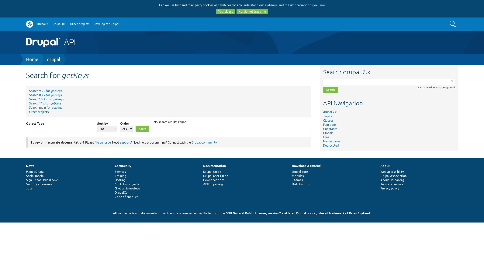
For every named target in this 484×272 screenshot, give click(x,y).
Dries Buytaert (360, 213)
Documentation (214, 166)
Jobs (29, 188)
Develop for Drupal (106, 24)
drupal (53, 59)
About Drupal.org (392, 180)
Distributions (301, 184)
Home (32, 59)
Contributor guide (127, 184)
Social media (35, 176)
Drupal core (300, 171)
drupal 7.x (330, 112)
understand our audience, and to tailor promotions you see (283, 5)
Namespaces (332, 141)
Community (123, 166)
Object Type (35, 123)
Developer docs (213, 180)
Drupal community (204, 142)
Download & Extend (306, 166)
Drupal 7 (42, 24)
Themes (297, 180)
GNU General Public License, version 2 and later (260, 213)
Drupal (301, 213)
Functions (330, 124)
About (385, 166)
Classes (328, 120)
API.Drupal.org (213, 184)
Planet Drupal (35, 171)
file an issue (103, 142)
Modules (298, 176)
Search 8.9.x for (45, 95)
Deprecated (331, 145)
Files (326, 137)
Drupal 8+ (59, 24)
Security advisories (39, 184)
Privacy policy (389, 188)
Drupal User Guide (215, 176)
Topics (327, 116)
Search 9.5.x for (45, 91)
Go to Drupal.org (29, 24)
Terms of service (391, 184)
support (125, 142)
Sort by (102, 123)
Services (120, 171)
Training (120, 176)
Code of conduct (126, 197)
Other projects (79, 24)
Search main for (46, 107)
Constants (330, 129)
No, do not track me (252, 11)
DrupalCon (122, 192)
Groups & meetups (127, 188)
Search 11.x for (45, 103)
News (30, 166)
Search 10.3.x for (46, 99)
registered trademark (328, 213)
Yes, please (225, 11)
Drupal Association (393, 176)
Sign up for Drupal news (42, 180)
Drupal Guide (212, 171)
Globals (328, 133)
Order (124, 123)
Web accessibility (392, 171)
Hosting (120, 180)
